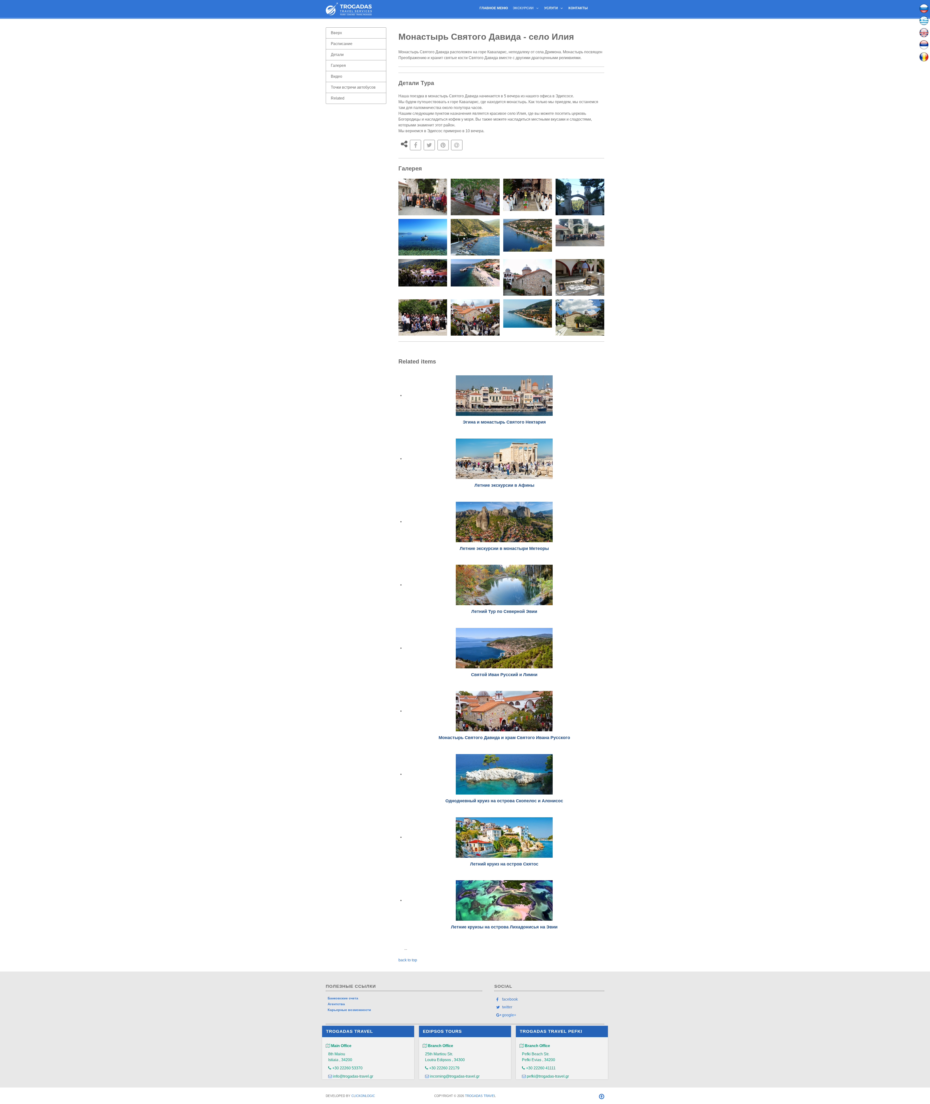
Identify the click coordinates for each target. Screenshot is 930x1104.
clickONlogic (363, 1096)
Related (337, 98)
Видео (336, 76)
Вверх (336, 33)
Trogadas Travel (480, 1096)
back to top (407, 960)
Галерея (338, 65)
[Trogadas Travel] (349, 8)
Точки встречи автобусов (353, 87)
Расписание (341, 44)
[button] (422, 197)
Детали (337, 55)
